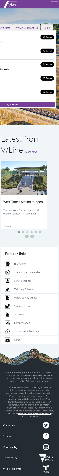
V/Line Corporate (12, 468)
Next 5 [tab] (46, 27)
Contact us (9, 425)
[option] (24, 195)
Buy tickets (20, 263)
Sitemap (7, 436)
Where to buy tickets (25, 297)
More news (31, 151)
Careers (18, 339)
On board (19, 314)
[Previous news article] (27, 236)
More (8, 226)
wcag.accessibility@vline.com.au (34, 413)
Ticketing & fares (23, 289)
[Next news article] (32, 236)
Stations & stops (23, 306)
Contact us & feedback (26, 331)
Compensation (22, 322)
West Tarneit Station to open (23, 202)
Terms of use (10, 457)
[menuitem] (29, 264)
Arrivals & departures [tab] (27, 27)
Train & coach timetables (28, 272)
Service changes (22, 280)
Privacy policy (10, 447)
